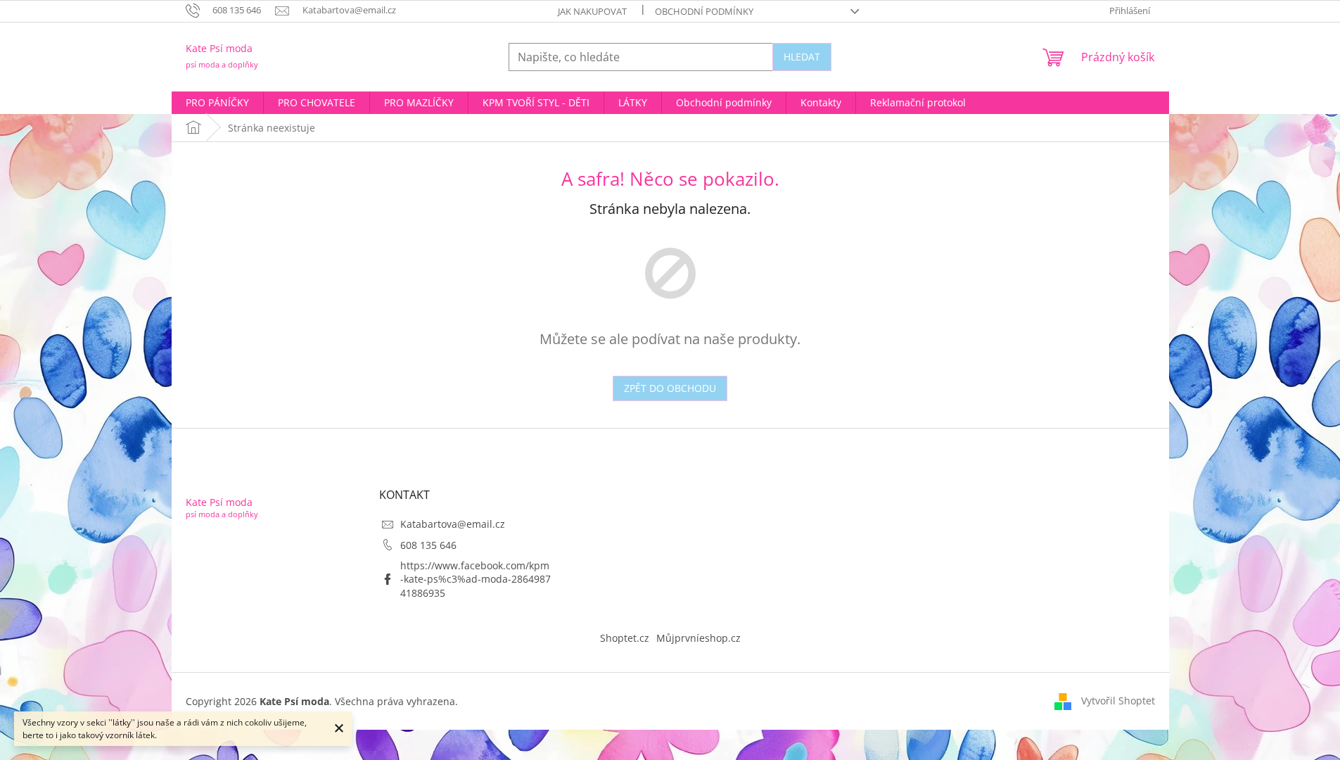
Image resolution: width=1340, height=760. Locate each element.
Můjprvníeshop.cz (698, 638)
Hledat (802, 56)
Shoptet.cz (624, 638)
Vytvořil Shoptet (1118, 700)
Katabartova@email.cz (452, 524)
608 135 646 (428, 545)
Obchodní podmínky (704, 11)
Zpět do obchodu (670, 388)
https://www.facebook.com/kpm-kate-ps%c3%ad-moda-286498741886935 (475, 579)
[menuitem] (217, 102)
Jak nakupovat (592, 11)
